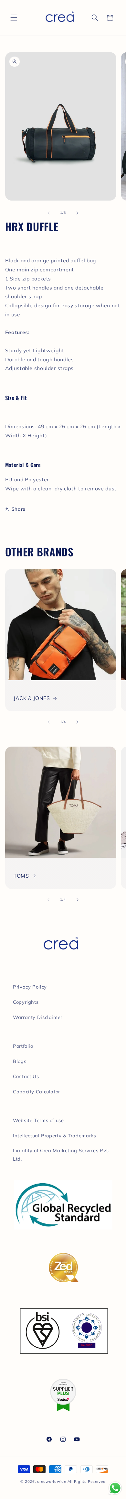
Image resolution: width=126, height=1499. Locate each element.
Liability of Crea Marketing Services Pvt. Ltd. (61, 1154)
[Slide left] (48, 213)
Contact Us (26, 1076)
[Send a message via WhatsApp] (115, 1488)
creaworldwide (51, 1481)
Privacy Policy (30, 987)
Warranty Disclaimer (37, 1017)
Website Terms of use (38, 1120)
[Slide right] (77, 213)
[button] (13, 17)
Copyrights (25, 1002)
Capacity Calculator (36, 1092)
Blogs (19, 1061)
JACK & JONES (32, 698)
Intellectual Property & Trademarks (54, 1135)
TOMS (21, 875)
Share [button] (19, 509)
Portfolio (23, 1046)
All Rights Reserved (87, 1481)
